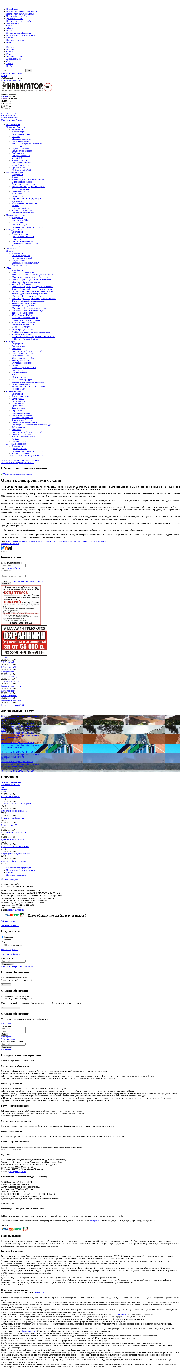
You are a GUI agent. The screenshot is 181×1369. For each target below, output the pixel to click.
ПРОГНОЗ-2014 (19, 389)
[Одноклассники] (6, 548)
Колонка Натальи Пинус (23, 210)
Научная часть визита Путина (14, 832)
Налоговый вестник (21, 191)
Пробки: (5, 99)
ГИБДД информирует (21, 384)
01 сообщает (17, 177)
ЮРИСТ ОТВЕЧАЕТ (21, 170)
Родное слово (18, 222)
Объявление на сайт (10, 925)
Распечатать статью (10, 543)
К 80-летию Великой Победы (25, 339)
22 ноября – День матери (23, 313)
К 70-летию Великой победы (25, 317)
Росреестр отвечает (20, 189)
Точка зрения (18, 403)
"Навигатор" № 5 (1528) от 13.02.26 (17, 752)
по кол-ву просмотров (11, 782)
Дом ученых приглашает (23, 236)
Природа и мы (18, 167)
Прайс (9, 30)
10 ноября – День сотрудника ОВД (27, 310)
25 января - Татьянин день (23, 272)
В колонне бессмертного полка (26, 320)
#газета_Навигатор (44, 541)
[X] (10, 548)
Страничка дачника (20, 148)
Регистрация (6, 1037)
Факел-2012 (17, 375)
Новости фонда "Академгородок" (27, 351)
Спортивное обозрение (22, 241)
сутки (3, 787)
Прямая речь (17, 406)
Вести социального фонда (23, 184)
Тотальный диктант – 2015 (24, 367)
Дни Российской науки (22, 415)
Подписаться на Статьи (17, 14)
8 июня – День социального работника (29, 294)
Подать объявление (15, 16)
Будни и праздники (20, 396)
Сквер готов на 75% (10, 681)
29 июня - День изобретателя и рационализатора (34, 298)
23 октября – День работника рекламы (29, 308)
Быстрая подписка (9, 949)
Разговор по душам (20, 141)
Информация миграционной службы (28, 186)
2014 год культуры (20, 377)
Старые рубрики (13, 391)
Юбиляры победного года (23, 322)
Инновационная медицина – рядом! (28, 227)
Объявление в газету (10, 921)
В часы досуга (18, 239)
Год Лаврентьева (19, 372)
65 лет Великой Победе (22, 315)
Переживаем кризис (21, 413)
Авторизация (7, 1049)
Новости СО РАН (20, 220)
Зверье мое (16, 348)
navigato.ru (95, 1221)
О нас (9, 26)
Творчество (17, 246)
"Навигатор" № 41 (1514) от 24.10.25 (17, 771)
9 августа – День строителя (24, 303)
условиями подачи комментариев (29, 581)
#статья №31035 (101, 541)
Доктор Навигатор (20, 265)
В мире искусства (20, 234)
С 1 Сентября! (7, 662)
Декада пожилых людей (22, 353)
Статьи (31, 14)
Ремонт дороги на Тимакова (14, 811)
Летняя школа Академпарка (24, 422)
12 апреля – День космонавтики (26, 282)
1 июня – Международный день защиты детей (32, 291)
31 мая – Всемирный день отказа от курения (32, 289)
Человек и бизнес (19, 146)
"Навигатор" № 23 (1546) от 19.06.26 (17, 723)
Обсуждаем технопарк (22, 363)
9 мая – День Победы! (21, 284)
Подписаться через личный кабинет (17, 966)
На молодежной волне (22, 134)
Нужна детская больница (12, 818)
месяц (3, 792)
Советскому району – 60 (23, 325)
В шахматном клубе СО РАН (25, 244)
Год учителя (17, 370)
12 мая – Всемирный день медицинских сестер (33, 286)
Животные (11, 248)
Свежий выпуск (8, 113)
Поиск (9, 9)
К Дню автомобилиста (22, 334)
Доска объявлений (14, 18)
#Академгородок (14, 541)
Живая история (18, 132)
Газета (27, 16)
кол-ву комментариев (10, 784)
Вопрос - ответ (18, 260)
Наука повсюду (8, 691)
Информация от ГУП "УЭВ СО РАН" (29, 387)
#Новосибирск (28, 541)
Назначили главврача (10, 796)
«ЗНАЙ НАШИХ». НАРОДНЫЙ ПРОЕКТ (26, 456)
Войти (9, 42)
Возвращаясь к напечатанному (25, 263)
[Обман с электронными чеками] (16, 474)
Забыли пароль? (8, 1039)
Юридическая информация (18, 33)
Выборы (15, 205)
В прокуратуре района (22, 182)
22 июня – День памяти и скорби (26, 296)
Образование (17, 410)
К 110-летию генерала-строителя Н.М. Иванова (33, 337)
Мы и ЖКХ (17, 158)
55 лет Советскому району (24, 358)
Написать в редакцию (16, 40)
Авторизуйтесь (13, 568)
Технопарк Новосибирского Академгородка (32, 425)
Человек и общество (15, 127)
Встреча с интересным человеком (27, 144)
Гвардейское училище (11, 700)
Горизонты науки (19, 225)
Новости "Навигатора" (22, 434)
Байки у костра (18, 427)
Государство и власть (15, 172)
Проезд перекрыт (9, 695)
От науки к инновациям (22, 417)
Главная (15, 9)
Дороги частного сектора (12, 839)
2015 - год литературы (22, 379)
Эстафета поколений (21, 155)
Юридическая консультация (24, 203)
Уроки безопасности (21, 165)
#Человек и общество (63, 541)
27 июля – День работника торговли (28, 301)
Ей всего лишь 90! (9, 825)
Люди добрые (18, 398)
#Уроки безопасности (83, 541)
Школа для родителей (21, 139)
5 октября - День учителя (23, 306)
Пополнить (6, 1024)
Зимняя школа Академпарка (24, 420)
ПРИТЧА (16, 136)
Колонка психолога (20, 453)
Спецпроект (11, 341)
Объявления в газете (13, 945)
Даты (8, 267)
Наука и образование (15, 215)
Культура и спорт (14, 229)
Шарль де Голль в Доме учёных (15, 854)
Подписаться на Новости (17, 11)
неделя (4, 789)
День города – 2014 (20, 356)
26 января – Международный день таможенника (33, 275)
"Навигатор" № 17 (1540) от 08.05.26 (17, 742)
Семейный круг (19, 401)
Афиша (9, 28)
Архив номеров (8, 115)
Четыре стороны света (22, 151)
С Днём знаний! (8, 667)
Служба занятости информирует (26, 198)
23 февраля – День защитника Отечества (30, 277)
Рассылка (8, 937)
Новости (33, 11)
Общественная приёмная (23, 213)
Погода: (4, 96)
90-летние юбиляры (10, 676)
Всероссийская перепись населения (28, 382)
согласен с (24, 581)
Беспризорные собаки (11, 686)
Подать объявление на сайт (18, 21)
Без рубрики (17, 129)
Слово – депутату (20, 196)
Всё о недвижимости (21, 163)
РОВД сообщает (19, 194)
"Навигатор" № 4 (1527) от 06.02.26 (17, 761)
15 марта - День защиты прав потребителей (31, 279)
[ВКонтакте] (2, 548)
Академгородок (13, 23)
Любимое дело (18, 153)
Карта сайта (11, 38)
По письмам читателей (22, 258)
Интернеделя (17, 365)
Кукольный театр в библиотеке (15, 846)
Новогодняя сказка (20, 360)
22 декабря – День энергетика (25, 329)
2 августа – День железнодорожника (17, 804)
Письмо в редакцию (21, 256)
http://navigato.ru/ (120, 1314)
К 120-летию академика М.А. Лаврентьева (31, 332)
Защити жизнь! (18, 408)
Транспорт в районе (21, 208)
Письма (9, 251)
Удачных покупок (20, 160)
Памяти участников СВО (12, 705)
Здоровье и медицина (16, 444)
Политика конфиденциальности (20, 35)
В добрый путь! (8, 672)
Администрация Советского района (28, 179)
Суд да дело (17, 201)
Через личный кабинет (11, 954)
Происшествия (13, 124)
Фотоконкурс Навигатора (23, 437)
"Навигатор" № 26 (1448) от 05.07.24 (17, 462)
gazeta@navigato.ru (15, 910)
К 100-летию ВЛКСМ (21, 327)
